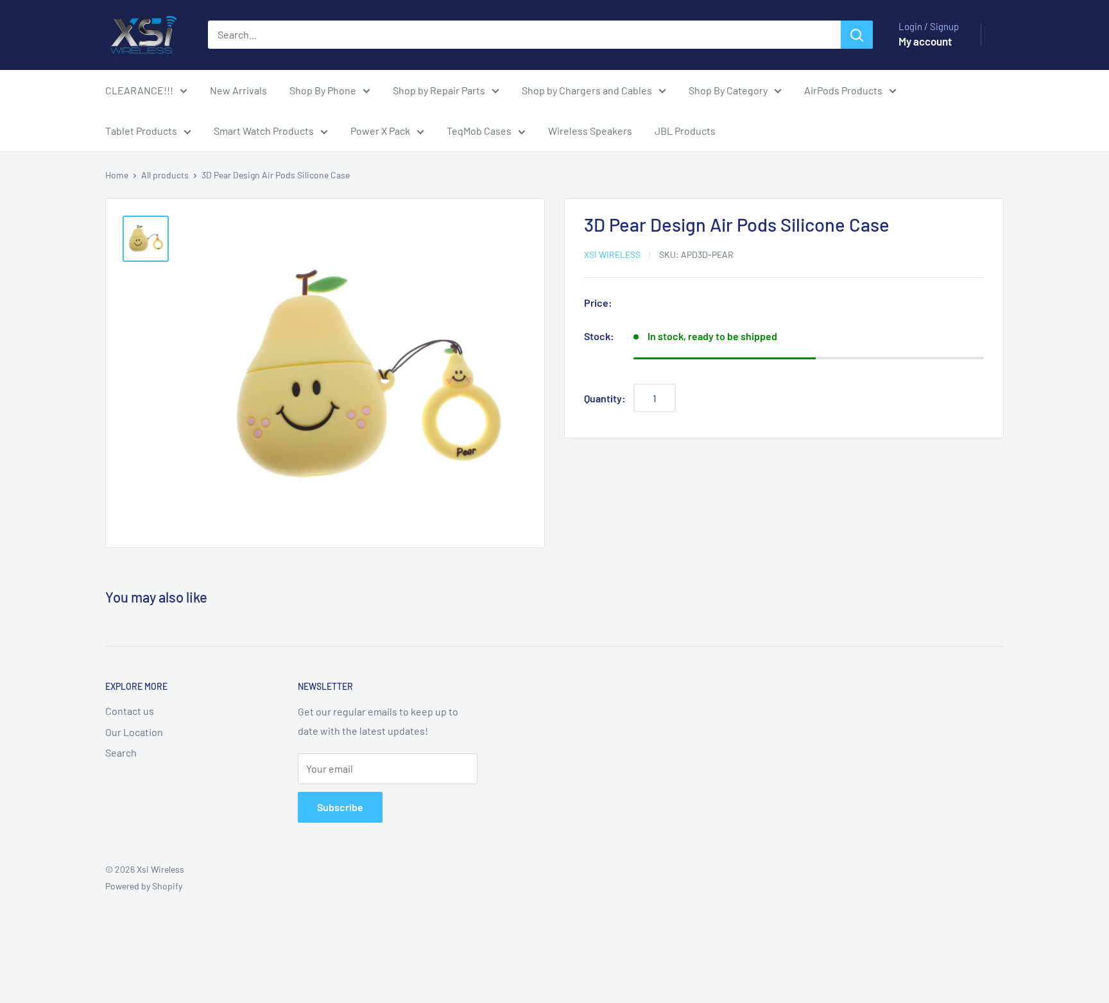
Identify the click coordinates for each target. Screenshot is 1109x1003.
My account (925, 41)
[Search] (857, 35)
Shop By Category (728, 90)
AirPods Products (843, 90)
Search (121, 752)
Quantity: (605, 398)
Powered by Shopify (143, 885)
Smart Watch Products (264, 130)
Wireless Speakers (590, 130)
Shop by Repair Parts (439, 90)
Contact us (129, 711)
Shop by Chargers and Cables (587, 90)
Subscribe (340, 807)
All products (165, 174)
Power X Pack (380, 130)
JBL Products (685, 130)
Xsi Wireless (612, 255)
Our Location (134, 732)
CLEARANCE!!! (139, 90)
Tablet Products (141, 130)
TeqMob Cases (479, 130)
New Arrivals (238, 90)
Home (116, 174)
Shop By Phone (322, 90)
